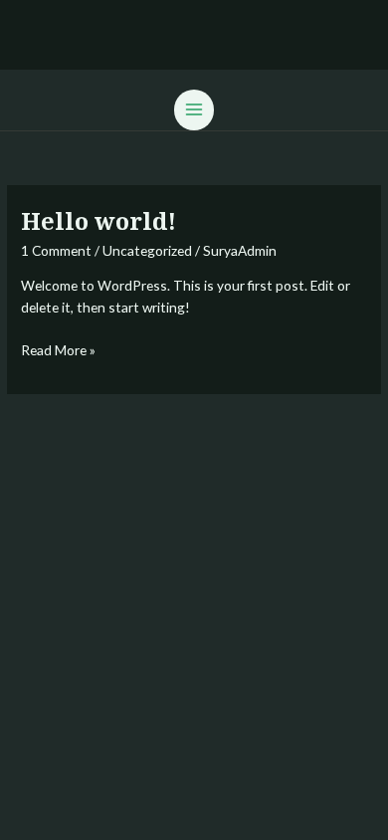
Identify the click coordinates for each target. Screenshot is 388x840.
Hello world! (98, 221)
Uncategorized (147, 250)
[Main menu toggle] (194, 110)
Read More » (58, 348)
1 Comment (56, 250)
